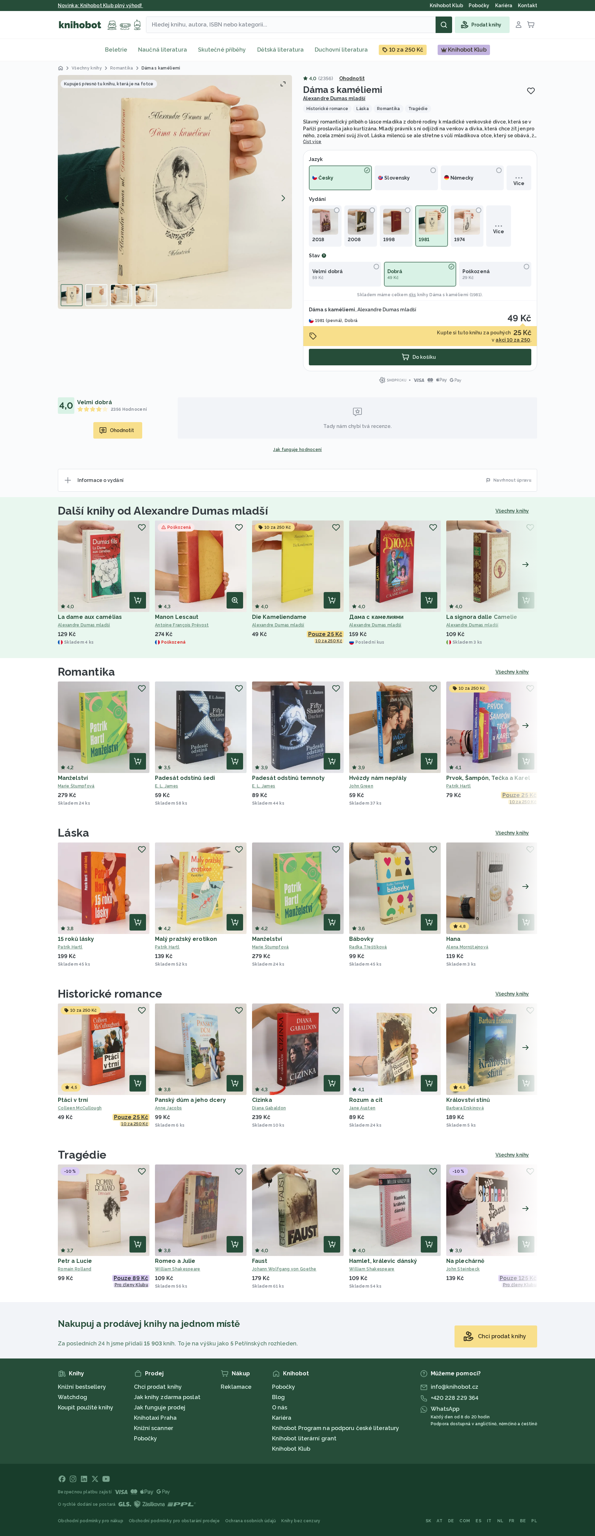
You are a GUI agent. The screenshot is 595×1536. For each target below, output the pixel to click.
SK (428, 1520)
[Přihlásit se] (518, 25)
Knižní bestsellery (82, 1387)
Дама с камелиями (376, 617)
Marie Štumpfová (76, 786)
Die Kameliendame (279, 617)
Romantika (86, 671)
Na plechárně (465, 1261)
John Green (361, 786)
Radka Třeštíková (368, 947)
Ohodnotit (352, 78)
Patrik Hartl (458, 786)
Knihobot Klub (291, 1449)
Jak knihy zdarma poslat (167, 1397)
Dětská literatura (280, 49)
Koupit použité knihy (85, 1407)
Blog (278, 1397)
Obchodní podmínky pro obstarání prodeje (174, 1520)
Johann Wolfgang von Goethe (284, 1269)
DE (451, 1520)
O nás (280, 1407)
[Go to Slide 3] (121, 295)
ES (478, 1520)
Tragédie (82, 1154)
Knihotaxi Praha (155, 1418)
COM (464, 1520)
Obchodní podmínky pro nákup (90, 1520)
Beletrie (116, 49)
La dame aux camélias (90, 617)
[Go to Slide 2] (96, 295)
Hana (453, 939)
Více (518, 183)
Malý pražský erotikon (186, 939)
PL (534, 1520)
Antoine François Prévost (182, 625)
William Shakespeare (177, 1269)
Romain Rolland (74, 1269)
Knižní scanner (153, 1428)
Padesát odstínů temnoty (288, 778)
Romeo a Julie (175, 1261)
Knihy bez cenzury (300, 1520)
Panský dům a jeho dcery (190, 1100)
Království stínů (468, 1100)
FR (511, 1520)
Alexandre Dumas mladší (334, 98)
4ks (412, 294)
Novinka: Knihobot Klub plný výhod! (100, 5)
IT (489, 1520)
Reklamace (236, 1387)
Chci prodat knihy (158, 1387)
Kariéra (282, 1418)
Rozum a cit (366, 1100)
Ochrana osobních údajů (250, 1520)
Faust (260, 1261)
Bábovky (361, 939)
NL (500, 1520)
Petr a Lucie (75, 1261)
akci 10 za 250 (512, 340)
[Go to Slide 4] (146, 295)
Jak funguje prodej (160, 1407)
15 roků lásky (76, 939)
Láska (74, 832)
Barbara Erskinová (465, 1108)
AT (439, 1520)
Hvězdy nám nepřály (378, 778)
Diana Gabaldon (269, 1108)
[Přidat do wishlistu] (531, 91)
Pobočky (145, 1438)
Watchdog (72, 1397)
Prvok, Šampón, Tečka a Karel (488, 778)
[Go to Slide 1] (72, 295)
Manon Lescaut (176, 617)
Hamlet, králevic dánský (383, 1261)
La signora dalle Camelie (481, 617)
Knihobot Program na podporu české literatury (335, 1428)
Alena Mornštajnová (467, 947)
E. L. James (166, 786)
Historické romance (110, 993)
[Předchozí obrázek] (67, 198)
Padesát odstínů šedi (185, 778)
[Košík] (531, 25)
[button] (175, 192)
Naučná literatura (162, 49)
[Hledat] (444, 25)
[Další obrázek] (283, 198)
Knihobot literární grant (304, 1438)
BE (523, 1520)
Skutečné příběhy (222, 49)
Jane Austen (362, 1108)
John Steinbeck (463, 1269)
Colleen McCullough (80, 1108)
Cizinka (262, 1100)
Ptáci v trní (73, 1100)
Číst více (312, 141)
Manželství (73, 778)
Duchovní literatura (341, 49)
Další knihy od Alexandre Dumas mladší (163, 510)
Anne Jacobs (168, 1108)
